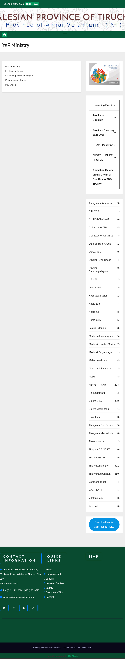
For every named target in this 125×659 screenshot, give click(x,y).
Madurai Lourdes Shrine (102, 344)
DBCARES (95, 252)
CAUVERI (94, 211)
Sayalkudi (94, 417)
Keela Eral (95, 303)
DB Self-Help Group (100, 243)
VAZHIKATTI (96, 490)
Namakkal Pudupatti (100, 368)
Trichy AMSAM (97, 457)
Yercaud (93, 506)
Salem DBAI (96, 401)
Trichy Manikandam (100, 473)
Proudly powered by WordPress (47, 647)
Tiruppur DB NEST (99, 449)
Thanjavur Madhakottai (101, 433)
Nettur (92, 376)
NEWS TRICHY (98, 384)
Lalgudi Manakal (98, 328)
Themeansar (85, 647)
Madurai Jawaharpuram (102, 336)
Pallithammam (97, 393)
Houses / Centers (54, 583)
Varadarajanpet (97, 482)
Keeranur (94, 312)
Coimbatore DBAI (98, 227)
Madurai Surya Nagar (101, 352)
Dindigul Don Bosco (100, 260)
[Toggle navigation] (65, 34)
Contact (49, 597)
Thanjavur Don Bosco (101, 425)
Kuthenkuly (95, 320)
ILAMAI (93, 279)
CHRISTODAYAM (99, 219)
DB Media (73, 656)
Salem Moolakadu (99, 409)
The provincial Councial (52, 576)
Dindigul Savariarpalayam (98, 270)
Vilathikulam (96, 498)
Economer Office (54, 592)
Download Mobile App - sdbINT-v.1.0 (104, 524)
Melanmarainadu (98, 360)
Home (48, 569)
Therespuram (96, 441)
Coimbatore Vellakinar (101, 235)
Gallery (49, 588)
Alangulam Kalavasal (101, 203)
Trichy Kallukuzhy (99, 465)
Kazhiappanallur (98, 295)
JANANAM (95, 287)
